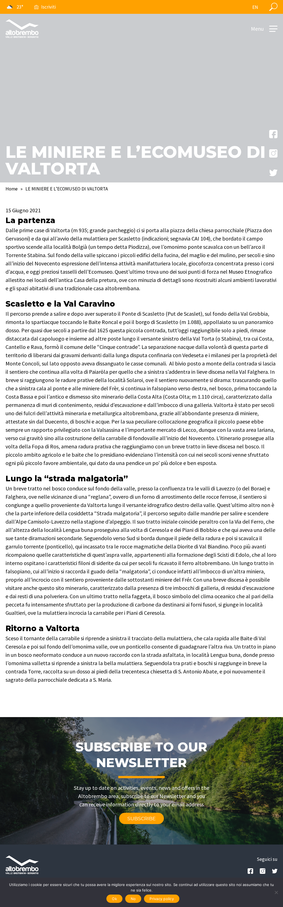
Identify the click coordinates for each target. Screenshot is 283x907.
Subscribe (141, 818)
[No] (276, 892)
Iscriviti (48, 7)
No (133, 898)
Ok (114, 898)
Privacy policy (162, 898)
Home (12, 189)
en (255, 7)
